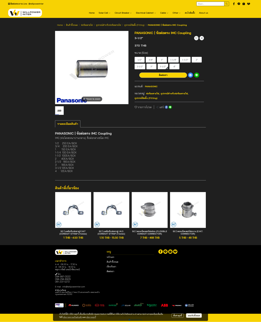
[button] (213, 4)
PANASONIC (151, 86)
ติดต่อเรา (163, 75)
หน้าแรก (110, 257)
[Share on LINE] (170, 107)
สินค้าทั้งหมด (72, 25)
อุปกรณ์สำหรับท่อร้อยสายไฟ (108, 25)
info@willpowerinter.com (73, 286)
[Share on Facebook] (166, 107)
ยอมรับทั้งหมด (194, 315)
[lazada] (248, 4)
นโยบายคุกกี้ (91, 317)
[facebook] (234, 4)
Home (60, 25)
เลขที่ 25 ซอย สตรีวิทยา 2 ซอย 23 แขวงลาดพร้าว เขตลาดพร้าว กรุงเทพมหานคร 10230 (77, 293)
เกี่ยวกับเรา (111, 266)
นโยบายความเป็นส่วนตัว (72, 317)
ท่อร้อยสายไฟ (87, 25)
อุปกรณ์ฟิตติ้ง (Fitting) (134, 25)
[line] (239, 4)
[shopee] (244, 4)
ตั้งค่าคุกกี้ (177, 315)
